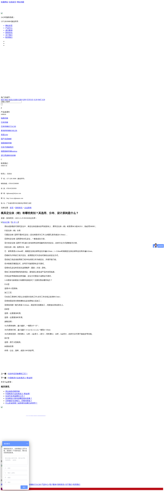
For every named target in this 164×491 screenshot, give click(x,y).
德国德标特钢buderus (9, 151)
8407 (40, 100)
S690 (16, 100)
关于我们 (68, 484)
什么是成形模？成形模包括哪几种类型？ (21, 403)
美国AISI (4, 135)
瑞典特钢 (4, 118)
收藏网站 (4, 2)
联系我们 (76, 484)
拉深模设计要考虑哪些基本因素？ (18, 398)
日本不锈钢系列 (7, 147)
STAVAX (29, 100)
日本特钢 (4, 122)
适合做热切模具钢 (12, 391)
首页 (11, 208)
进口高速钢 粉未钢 (8, 155)
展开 (2, 489)
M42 (6, 100)
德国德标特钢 (6, 143)
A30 (43, 100)
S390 (20, 100)
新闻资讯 (18, 208)
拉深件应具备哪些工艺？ (18, 374)
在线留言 (12, 2)
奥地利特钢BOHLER (9, 130)
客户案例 (52, 484)
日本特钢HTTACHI (8, 126)
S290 (24, 100)
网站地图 (20, 2)
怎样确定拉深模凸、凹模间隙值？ (18, 401)
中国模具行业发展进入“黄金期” (20, 378)
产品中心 (45, 484)
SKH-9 (11, 100)
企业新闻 (27, 208)
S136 (35, 100)
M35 (2, 100)
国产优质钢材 (6, 139)
